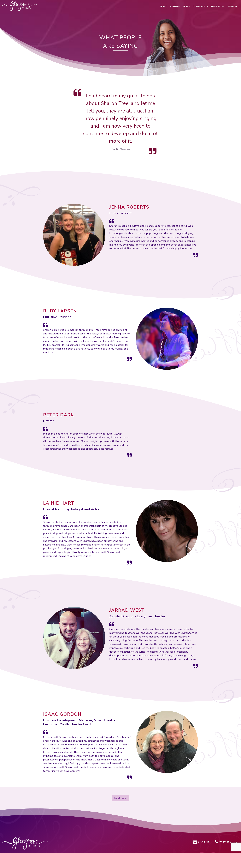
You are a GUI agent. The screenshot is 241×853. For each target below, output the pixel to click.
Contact (232, 6)
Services (175, 6)
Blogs (186, 6)
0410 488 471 (228, 841)
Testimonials (200, 6)
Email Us (203, 841)
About (163, 6)
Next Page (120, 798)
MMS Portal (217, 6)
